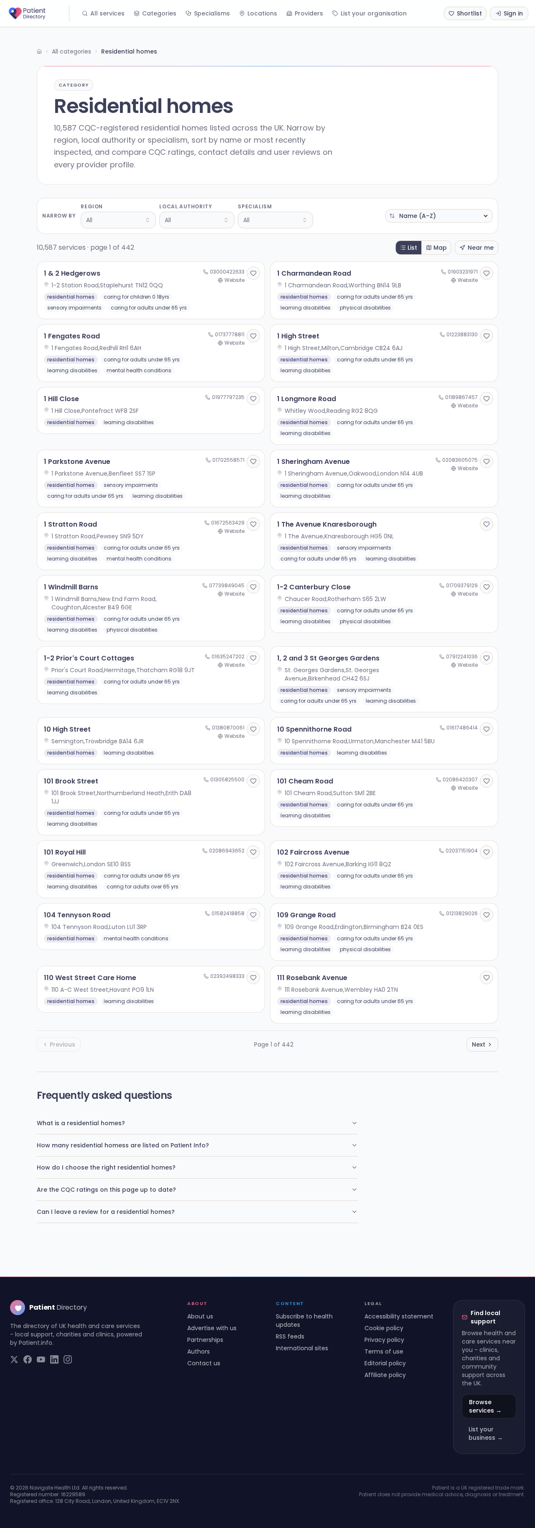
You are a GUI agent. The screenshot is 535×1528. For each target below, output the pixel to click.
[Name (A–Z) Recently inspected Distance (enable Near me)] (439, 216)
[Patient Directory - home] (38, 13)
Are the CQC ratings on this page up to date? (106, 1189)
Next (478, 1044)
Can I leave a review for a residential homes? (106, 1212)
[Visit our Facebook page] (27, 1359)
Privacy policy (384, 1340)
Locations (262, 13)
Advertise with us (212, 1328)
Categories (159, 13)
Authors (198, 1351)
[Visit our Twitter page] (14, 1359)
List (412, 247)
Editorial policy (385, 1363)
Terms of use (383, 1351)
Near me (481, 247)
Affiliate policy (385, 1375)
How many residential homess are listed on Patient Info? (123, 1145)
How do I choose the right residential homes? (106, 1167)
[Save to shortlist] (253, 273)
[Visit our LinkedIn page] (54, 1359)
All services (107, 13)
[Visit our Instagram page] (68, 1359)
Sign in (513, 13)
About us (200, 1316)
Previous (62, 1044)
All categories (71, 51)
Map (440, 247)
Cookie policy (383, 1328)
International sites (302, 1348)
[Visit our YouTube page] (41, 1359)
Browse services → (485, 1406)
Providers (309, 13)
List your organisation (374, 13)
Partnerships (205, 1340)
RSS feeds (290, 1336)
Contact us (203, 1363)
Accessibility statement (398, 1316)
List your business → (486, 1433)
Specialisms (212, 13)
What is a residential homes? (81, 1123)
